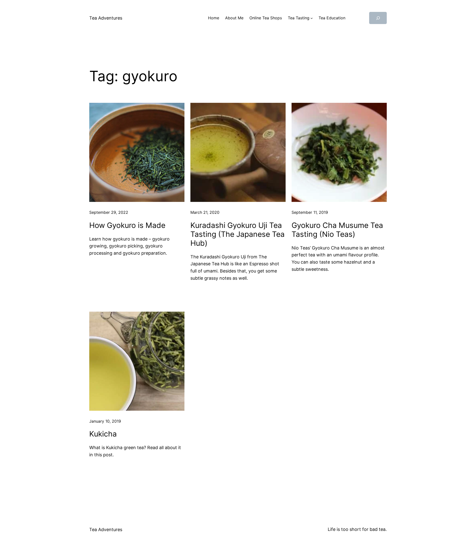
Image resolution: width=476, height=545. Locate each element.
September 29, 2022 (108, 212)
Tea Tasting (298, 17)
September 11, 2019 (310, 212)
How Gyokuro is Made (127, 225)
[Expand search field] (378, 18)
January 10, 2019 (105, 421)
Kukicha (103, 433)
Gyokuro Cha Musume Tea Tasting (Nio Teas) (337, 230)
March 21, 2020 (204, 212)
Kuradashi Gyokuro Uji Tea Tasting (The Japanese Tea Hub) (237, 234)
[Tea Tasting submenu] (311, 18)
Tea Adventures (105, 18)
